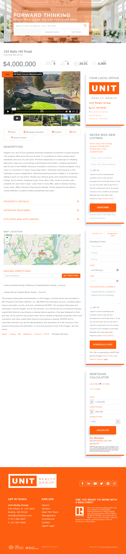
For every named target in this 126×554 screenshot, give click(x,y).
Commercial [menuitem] (48, 519)
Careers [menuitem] (46, 508)
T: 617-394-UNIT (17, 519)
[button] (85, 25)
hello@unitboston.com (20, 515)
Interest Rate (96, 417)
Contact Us (93, 118)
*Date (92, 265)
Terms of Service (96, 359)
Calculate (103, 430)
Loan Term (94, 384)
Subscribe (103, 207)
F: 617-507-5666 (17, 522)
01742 (46, 334)
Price (92, 397)
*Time (92, 276)
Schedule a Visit (112, 235)
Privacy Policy (108, 198)
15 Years (96, 389)
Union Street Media (109, 547)
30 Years (106, 384)
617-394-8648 (98, 108)
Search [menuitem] (45, 505)
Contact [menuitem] (46, 522)
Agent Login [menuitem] (48, 526)
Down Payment (96, 407)
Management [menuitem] (49, 515)
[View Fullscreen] (7, 247)
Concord (38, 334)
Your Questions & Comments (102, 287)
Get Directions (71, 276)
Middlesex (27, 334)
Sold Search (76, 32)
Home (4, 334)
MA (19, 334)
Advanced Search (52, 32)
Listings (12, 334)
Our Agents (103, 118)
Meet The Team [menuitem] (50, 512)
